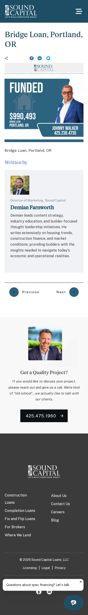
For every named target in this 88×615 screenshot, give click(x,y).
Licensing (30, 568)
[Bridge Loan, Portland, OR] (44, 102)
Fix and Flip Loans (20, 519)
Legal (46, 568)
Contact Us (60, 504)
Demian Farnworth (32, 207)
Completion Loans (20, 510)
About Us (59, 496)
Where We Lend (18, 535)
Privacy (60, 568)
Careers (58, 512)
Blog (55, 520)
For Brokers (15, 527)
